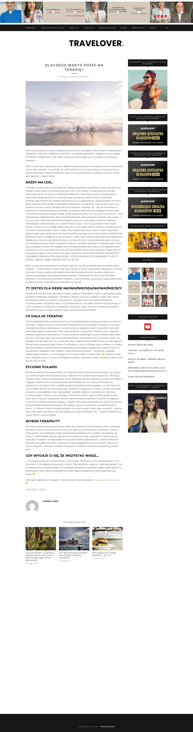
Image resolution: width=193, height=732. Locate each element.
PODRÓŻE (30, 28)
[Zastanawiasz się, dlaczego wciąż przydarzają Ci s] (75, 12)
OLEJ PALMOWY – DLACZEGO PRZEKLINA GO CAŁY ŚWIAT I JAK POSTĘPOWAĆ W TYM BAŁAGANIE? (40, 557)
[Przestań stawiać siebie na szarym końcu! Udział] (160, 12)
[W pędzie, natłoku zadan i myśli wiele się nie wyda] (118, 12)
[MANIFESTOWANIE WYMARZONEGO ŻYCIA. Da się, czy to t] (32, 12)
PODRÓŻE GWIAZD (107, 28)
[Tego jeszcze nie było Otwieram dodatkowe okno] (10, 12)
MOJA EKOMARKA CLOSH (53, 28)
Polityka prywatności (107, 727)
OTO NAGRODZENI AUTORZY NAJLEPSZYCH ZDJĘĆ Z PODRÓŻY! (73, 555)
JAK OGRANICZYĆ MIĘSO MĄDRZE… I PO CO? (104, 554)
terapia (42, 489)
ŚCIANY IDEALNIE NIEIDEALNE (141, 377)
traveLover (50, 501)
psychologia (32, 489)
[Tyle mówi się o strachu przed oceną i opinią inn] (139, 12)
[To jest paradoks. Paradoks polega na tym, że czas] (53, 12)
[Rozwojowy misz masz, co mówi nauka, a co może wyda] (182, 12)
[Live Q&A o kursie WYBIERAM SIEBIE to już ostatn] (96, 12)
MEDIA (152, 28)
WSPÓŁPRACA (138, 28)
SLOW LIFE (74, 28)
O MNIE (123, 28)
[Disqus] (74, 605)
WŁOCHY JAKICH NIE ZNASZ (140, 345)
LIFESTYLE (89, 28)
